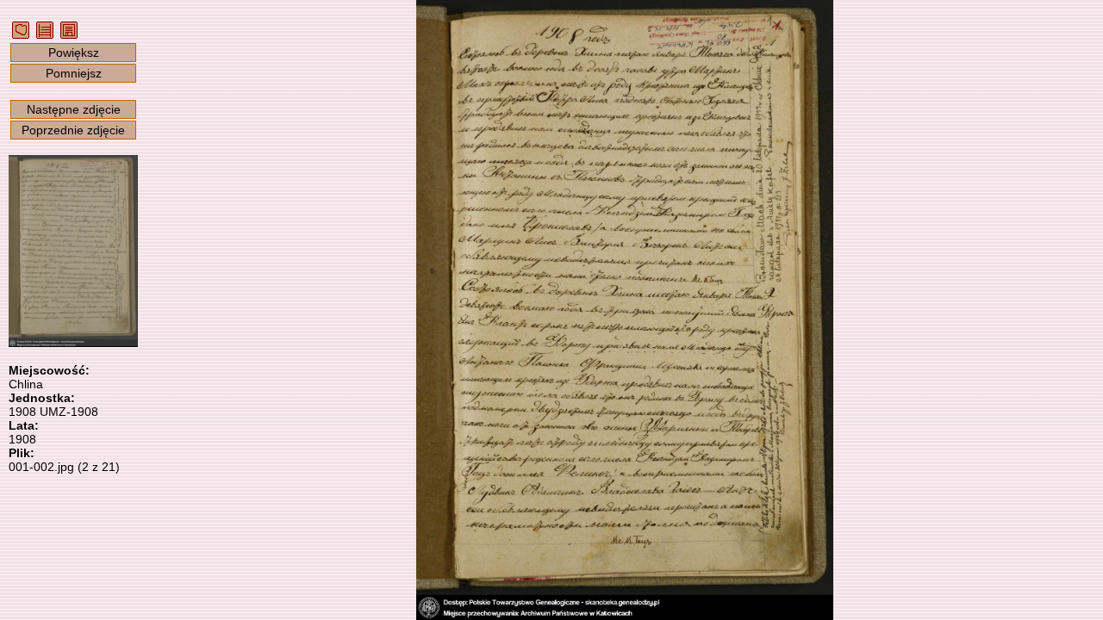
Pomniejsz (74, 73)
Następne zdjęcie (74, 109)
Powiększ (73, 52)
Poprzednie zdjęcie (73, 130)
